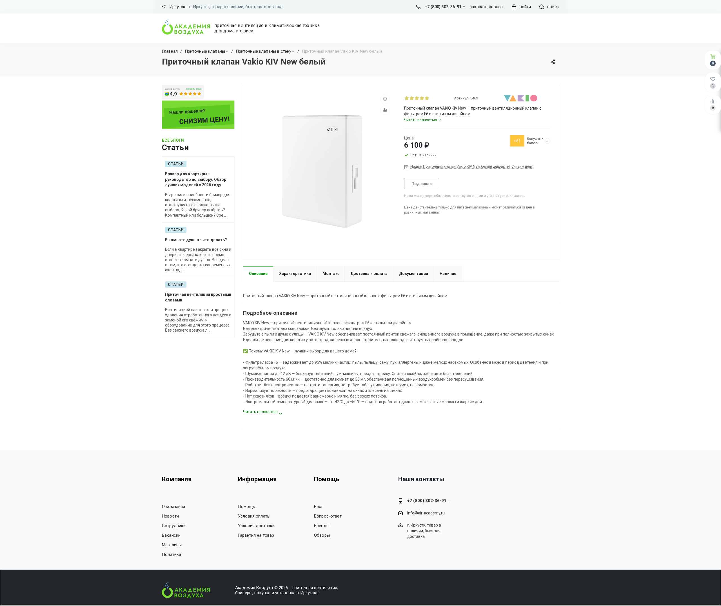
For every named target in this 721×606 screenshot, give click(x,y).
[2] (411, 98)
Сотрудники (174, 525)
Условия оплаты (254, 516)
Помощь (246, 506)
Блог (318, 506)
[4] (421, 98)
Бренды (322, 525)
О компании (173, 506)
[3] (416, 98)
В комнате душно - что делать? (196, 239)
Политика (171, 554)
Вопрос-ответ (328, 516)
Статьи (176, 164)
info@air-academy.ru (426, 513)
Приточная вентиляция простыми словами (198, 297)
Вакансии (171, 535)
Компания (177, 479)
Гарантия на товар (256, 535)
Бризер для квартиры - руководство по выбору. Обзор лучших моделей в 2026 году (195, 179)
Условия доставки (256, 525)
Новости (170, 516)
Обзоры (322, 535)
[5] (427, 98)
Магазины (172, 544)
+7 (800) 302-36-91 (443, 7)
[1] (406, 98)
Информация (257, 479)
